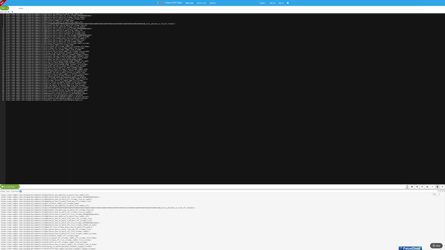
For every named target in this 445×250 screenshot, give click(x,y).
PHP (3, 8)
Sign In (281, 3)
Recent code (201, 3)
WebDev (213, 3)
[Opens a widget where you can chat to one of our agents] (436, 246)
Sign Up (273, 3)
